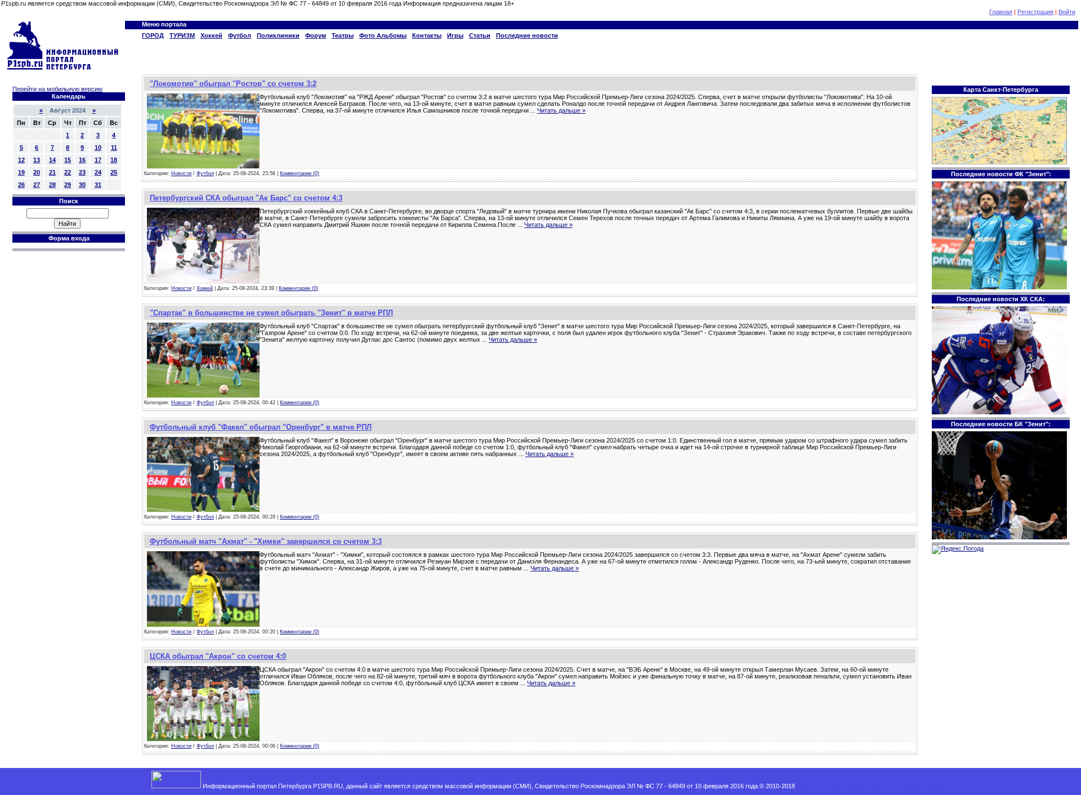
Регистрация (1035, 11)
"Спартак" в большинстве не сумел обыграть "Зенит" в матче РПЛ (271, 313)
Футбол (205, 173)
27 (36, 184)
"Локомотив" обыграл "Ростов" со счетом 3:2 (233, 83)
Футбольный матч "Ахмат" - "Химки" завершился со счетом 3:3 (266, 541)
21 (52, 172)
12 (21, 160)
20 (36, 172)
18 (113, 160)
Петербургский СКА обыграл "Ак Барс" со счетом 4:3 (246, 198)
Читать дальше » (561, 110)
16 (82, 160)
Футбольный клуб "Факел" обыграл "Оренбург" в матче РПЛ (261, 427)
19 (21, 172)
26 (21, 184)
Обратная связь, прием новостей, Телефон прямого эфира (882, 786)
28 (52, 184)
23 (82, 172)
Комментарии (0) (299, 173)
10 (98, 147)
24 (98, 172)
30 (82, 184)
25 (113, 172)
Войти (1066, 11)
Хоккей (204, 288)
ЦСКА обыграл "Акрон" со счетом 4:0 (218, 656)
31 (98, 184)
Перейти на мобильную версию (57, 89)
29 (67, 184)
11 (114, 147)
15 (67, 160)
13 (36, 160)
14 (52, 160)
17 (98, 160)
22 (67, 172)
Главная (1000, 11)
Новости (181, 173)
